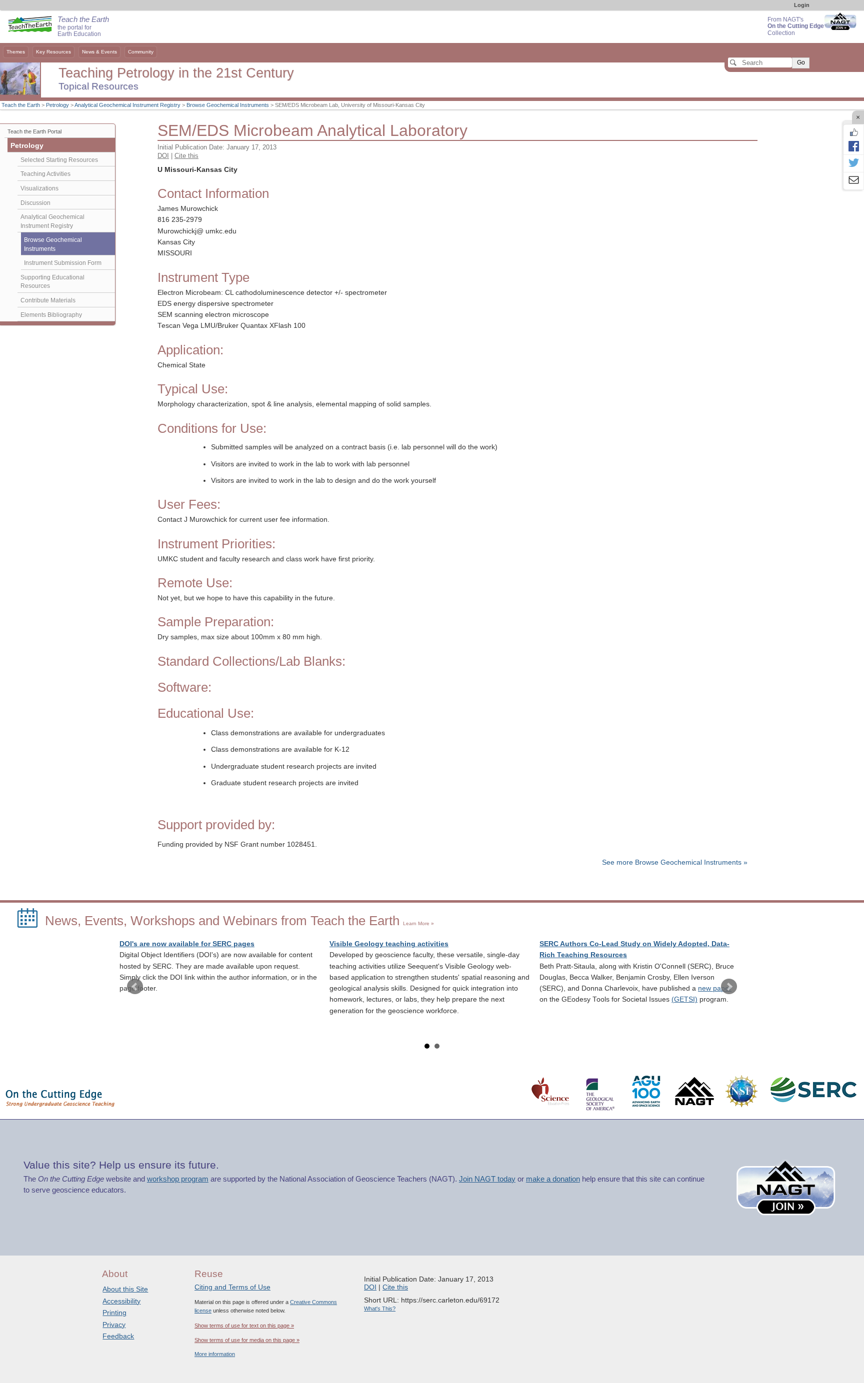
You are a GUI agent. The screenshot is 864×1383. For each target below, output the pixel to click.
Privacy (114, 1325)
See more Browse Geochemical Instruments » (675, 862)
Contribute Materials (48, 300)
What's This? (380, 1309)
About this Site (125, 1289)
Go (801, 62)
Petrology (57, 105)
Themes (15, 51)
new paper (715, 988)
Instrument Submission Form (63, 262)
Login (802, 5)
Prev (135, 987)
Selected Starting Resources (59, 159)
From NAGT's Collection (796, 26)
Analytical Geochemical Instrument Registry (127, 105)
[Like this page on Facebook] (854, 132)
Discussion (35, 202)
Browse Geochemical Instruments (227, 105)
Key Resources (53, 51)
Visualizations (39, 188)
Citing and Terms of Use (232, 1287)
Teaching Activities (45, 173)
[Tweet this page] (854, 163)
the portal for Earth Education (83, 26)
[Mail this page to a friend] (854, 180)
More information (214, 1354)
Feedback (118, 1336)
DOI (163, 155)
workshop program (177, 1179)
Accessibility (121, 1301)
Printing (114, 1313)
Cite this (186, 155)
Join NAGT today (487, 1179)
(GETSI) (685, 999)
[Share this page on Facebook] (854, 145)
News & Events (99, 51)
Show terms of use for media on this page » (247, 1340)
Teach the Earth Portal (35, 131)
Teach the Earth (21, 105)
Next (729, 987)
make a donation (553, 1179)
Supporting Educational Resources (52, 282)
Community (141, 51)
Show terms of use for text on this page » (244, 1326)
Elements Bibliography (51, 314)
